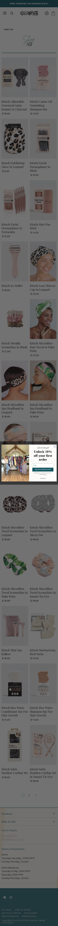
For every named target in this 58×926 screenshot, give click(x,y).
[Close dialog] (55, 446)
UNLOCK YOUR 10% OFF (43, 469)
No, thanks (42, 478)
